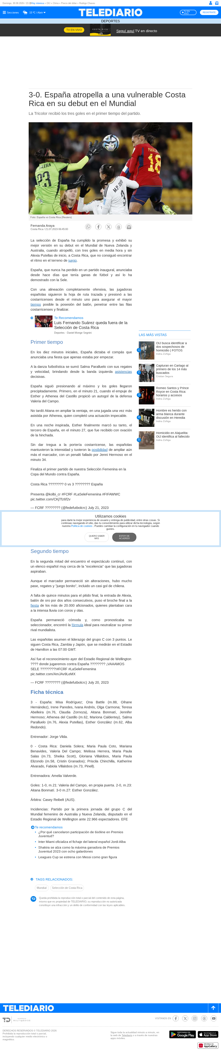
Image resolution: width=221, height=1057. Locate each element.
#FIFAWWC (111, 494)
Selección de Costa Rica (67, 887)
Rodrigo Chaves (87, 3)
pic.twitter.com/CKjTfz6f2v (50, 499)
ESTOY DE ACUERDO (124, 537)
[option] (110, 171)
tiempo (36, 304)
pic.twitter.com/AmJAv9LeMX (53, 674)
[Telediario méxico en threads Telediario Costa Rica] (204, 1018)
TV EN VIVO (187, 12)
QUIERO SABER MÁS (97, 537)
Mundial (42, 887)
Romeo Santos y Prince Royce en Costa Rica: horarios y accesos (172, 391)
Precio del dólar (69, 3)
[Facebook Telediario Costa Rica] (176, 1018)
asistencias (123, 372)
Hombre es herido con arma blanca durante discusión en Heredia (171, 414)
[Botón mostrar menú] (11, 12)
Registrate (209, 12)
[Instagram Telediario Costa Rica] (195, 1018)
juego (72, 260)
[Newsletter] (216, 3)
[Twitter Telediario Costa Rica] (185, 1018)
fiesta (35, 605)
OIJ (48, 3)
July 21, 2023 (98, 508)
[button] (88, 227)
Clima (56, 3)
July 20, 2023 (98, 682)
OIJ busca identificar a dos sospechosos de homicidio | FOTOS (171, 346)
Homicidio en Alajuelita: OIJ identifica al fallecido (173, 434)
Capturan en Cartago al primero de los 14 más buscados (172, 369)
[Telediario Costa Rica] (110, 12)
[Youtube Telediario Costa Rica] (214, 1018)
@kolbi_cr (53, 494)
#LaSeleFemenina (87, 494)
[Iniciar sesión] (210, 3)
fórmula (77, 625)
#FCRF (67, 494)
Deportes (110, 21)
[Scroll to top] (213, 1008)
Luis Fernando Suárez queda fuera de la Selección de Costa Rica (90, 325)
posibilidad (100, 450)
